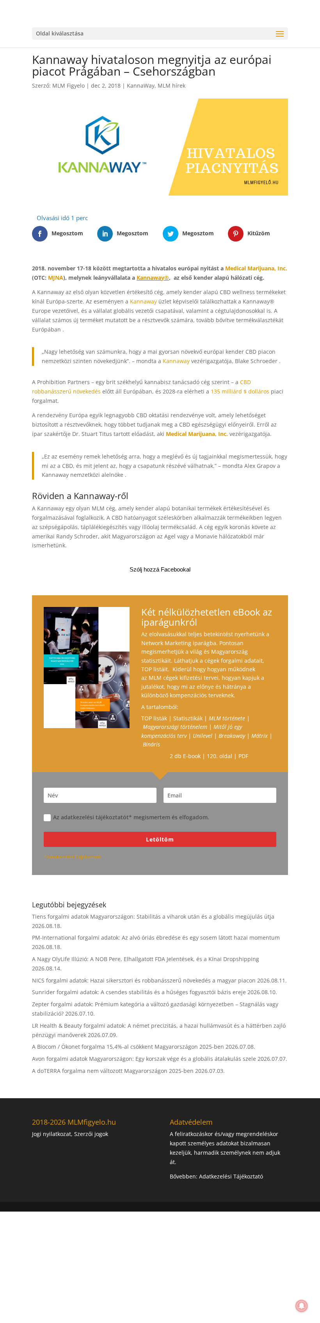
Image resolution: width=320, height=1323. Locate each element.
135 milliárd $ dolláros (240, 391)
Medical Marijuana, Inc (255, 268)
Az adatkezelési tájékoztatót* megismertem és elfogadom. (131, 817)
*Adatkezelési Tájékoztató (72, 857)
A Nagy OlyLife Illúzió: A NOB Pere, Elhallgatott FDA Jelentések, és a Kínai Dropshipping (145, 959)
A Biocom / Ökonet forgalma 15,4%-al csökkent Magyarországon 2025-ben (128, 1046)
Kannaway (143, 301)
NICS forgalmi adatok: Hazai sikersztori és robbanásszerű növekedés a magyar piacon (144, 980)
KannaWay (141, 85)
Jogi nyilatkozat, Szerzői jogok (70, 1134)
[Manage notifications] (301, 1306)
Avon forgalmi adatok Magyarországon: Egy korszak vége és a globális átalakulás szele (144, 1058)
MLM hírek (171, 85)
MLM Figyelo (68, 85)
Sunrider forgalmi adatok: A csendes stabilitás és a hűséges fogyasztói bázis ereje (139, 992)
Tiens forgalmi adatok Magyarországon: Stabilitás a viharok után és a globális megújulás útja (153, 916)
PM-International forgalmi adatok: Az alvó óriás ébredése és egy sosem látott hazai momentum (156, 937)
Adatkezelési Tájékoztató (231, 1176)
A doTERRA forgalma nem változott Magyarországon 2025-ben (113, 1070)
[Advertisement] (160, 1266)
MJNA (55, 277)
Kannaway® (153, 277)
